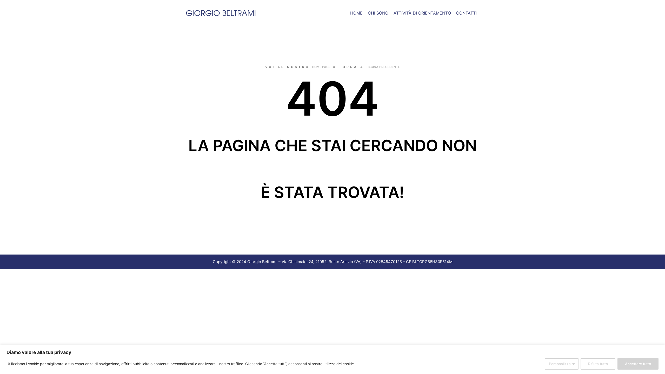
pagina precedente (383, 67)
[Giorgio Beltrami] (221, 13)
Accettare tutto (638, 364)
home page (321, 67)
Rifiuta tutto (598, 364)
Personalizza (560, 364)
